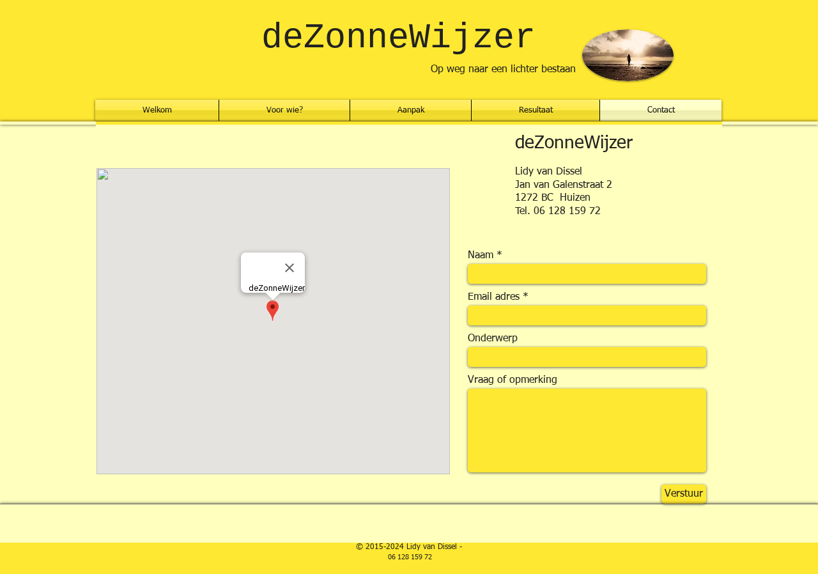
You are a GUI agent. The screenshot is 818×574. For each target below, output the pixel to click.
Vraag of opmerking (512, 380)
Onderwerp (493, 339)
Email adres (494, 297)
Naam (480, 256)
